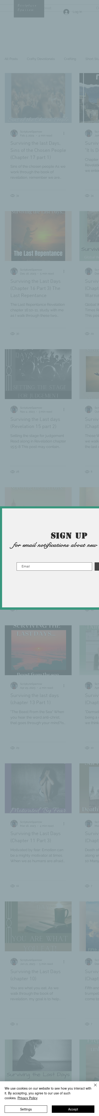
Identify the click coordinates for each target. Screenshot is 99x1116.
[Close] (92, 1087)
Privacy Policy (27, 1098)
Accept (73, 1109)
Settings (26, 1109)
